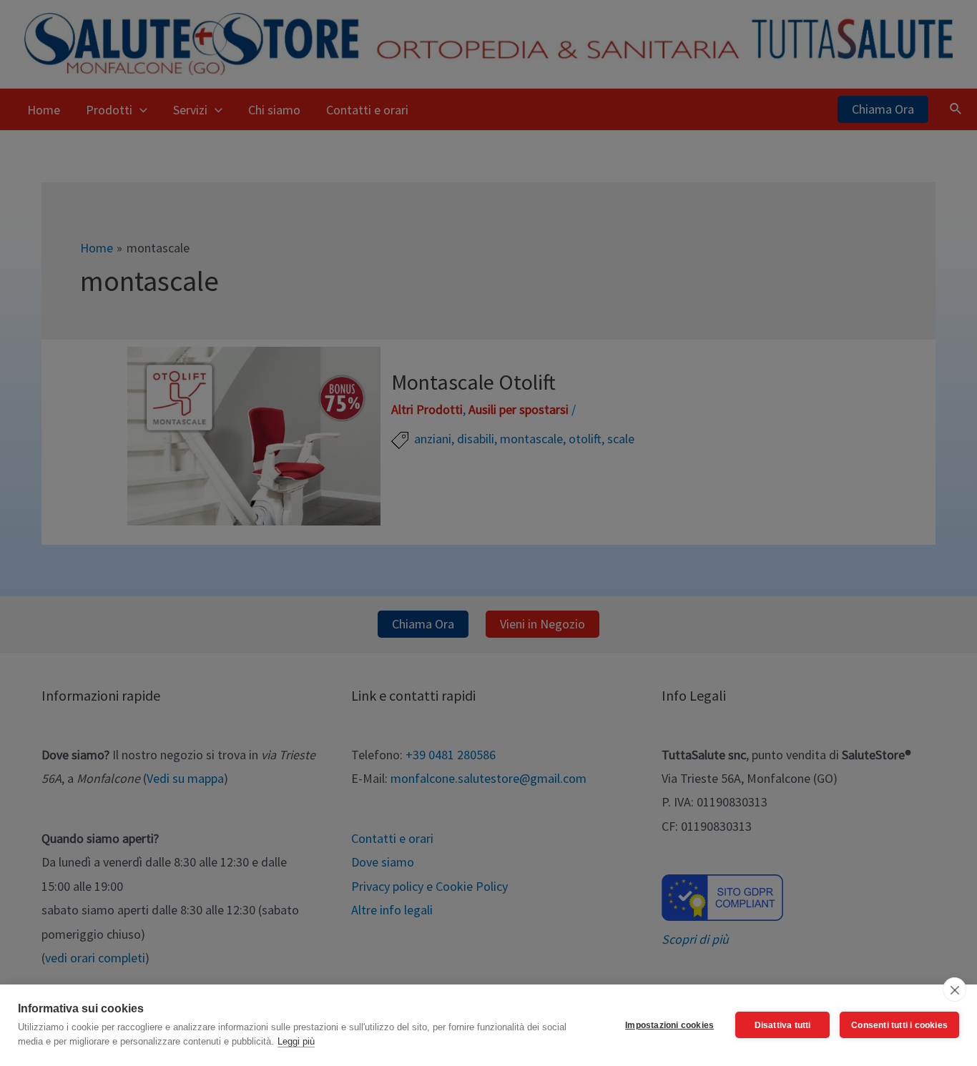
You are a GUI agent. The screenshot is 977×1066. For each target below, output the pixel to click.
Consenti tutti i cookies (899, 1025)
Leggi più (296, 1041)
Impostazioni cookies (669, 1025)
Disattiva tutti (783, 1025)
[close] (954, 989)
